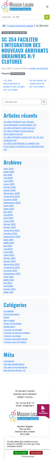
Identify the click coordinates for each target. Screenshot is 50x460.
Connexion (9, 361)
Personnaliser (28, 456)
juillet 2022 (9, 279)
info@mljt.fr (28, 405)
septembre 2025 (12, 202)
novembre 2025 (12, 196)
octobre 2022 (10, 270)
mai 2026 (8, 177)
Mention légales (25, 426)
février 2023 (10, 258)
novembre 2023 (11, 230)
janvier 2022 (10, 289)
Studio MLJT (9, 326)
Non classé (9, 320)
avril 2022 (8, 286)
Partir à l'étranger (13, 323)
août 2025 (9, 205)
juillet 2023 (9, 242)
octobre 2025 (10, 199)
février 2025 (10, 224)
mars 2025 (9, 221)
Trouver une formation (15, 342)
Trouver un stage (12, 335)
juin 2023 (8, 245)
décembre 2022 (12, 264)
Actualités (9, 311)
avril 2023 (8, 252)
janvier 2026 (10, 190)
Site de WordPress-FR (15, 370)
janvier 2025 (10, 227)
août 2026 (9, 168)
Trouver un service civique (20, 25)
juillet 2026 (9, 171)
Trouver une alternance (16, 339)
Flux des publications (14, 364)
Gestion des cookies (25, 431)
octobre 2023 (10, 233)
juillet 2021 (8, 292)
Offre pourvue (17, 74)
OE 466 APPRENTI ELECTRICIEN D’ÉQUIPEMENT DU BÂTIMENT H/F (20, 123)
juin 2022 (8, 282)
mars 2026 (9, 184)
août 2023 (8, 239)
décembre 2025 (12, 193)
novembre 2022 (11, 267)
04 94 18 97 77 (27, 403)
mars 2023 (9, 255)
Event (6, 317)
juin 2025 (8, 211)
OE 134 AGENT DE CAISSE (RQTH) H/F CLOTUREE (37, 83)
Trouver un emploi (13, 329)
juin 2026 (8, 174)
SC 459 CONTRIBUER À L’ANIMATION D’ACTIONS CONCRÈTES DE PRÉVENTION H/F (24, 146)
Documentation (11, 314)
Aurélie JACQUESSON (39, 68)
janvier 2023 (10, 261)
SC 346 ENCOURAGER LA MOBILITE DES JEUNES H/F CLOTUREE (14, 85)
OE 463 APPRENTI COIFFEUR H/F (19, 128)
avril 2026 (8, 181)
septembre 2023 (12, 236)
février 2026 (10, 187)
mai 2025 (8, 215)
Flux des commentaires (15, 367)
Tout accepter (21, 453)
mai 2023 (8, 248)
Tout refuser (36, 453)
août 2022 (8, 276)
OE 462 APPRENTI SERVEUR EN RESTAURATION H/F (18, 133)
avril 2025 (8, 218)
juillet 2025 (9, 208)
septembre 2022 (12, 273)
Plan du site (25, 429)
